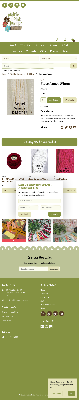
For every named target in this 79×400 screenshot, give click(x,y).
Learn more (56, 393)
